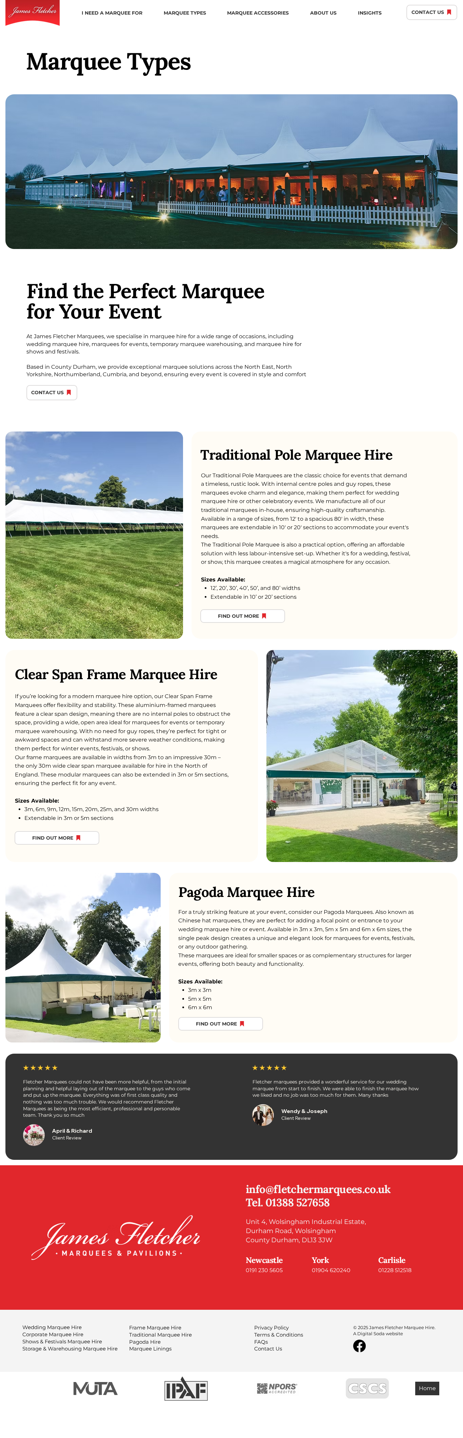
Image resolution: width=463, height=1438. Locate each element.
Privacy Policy (271, 1328)
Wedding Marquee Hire (52, 1327)
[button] (112, 13)
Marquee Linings (150, 1349)
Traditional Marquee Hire (160, 1335)
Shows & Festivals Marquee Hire (62, 1342)
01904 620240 (331, 1270)
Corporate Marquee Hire (52, 1334)
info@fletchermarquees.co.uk (318, 1189)
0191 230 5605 (264, 1270)
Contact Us (268, 1349)
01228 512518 (395, 1270)
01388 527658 (297, 1202)
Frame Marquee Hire (155, 1328)
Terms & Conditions (278, 1335)
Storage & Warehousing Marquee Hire (70, 1349)
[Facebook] (359, 1346)
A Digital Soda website (378, 1333)
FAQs (261, 1342)
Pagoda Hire (145, 1342)
